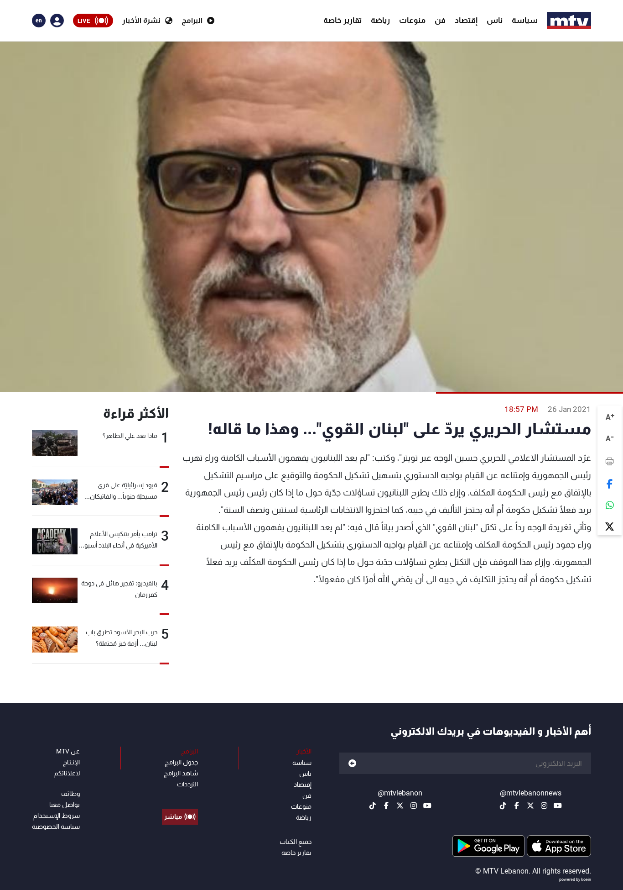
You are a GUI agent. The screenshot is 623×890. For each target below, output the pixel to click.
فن (440, 20)
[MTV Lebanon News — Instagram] (544, 805)
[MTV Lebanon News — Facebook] (517, 805)
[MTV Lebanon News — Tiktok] (503, 805)
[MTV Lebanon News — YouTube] (558, 805)
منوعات (412, 20)
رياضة (380, 20)
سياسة (525, 20)
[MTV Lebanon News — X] (530, 805)
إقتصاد (466, 20)
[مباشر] (180, 795)
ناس (495, 20)
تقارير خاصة (342, 20)
